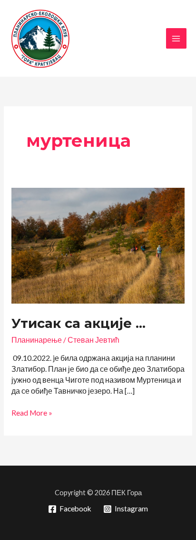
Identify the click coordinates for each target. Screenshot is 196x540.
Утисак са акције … (78, 323)
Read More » (31, 413)
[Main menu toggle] (176, 38)
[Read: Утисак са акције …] (98, 245)
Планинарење (36, 340)
